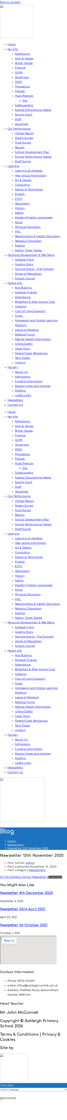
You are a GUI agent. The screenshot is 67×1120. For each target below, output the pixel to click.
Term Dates (22, 358)
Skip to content (10, 2)
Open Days (22, 348)
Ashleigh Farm (24, 259)
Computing (22, 185)
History (20, 208)
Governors (22, 77)
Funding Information (28, 381)
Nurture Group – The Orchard (34, 269)
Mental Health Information (33, 339)
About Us (21, 372)
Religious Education (28, 241)
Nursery (12, 367)
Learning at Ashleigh (29, 170)
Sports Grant (23, 114)
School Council (25, 278)
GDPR (18, 72)
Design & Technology (29, 189)
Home (11, 44)
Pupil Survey (23, 142)
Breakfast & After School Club (35, 302)
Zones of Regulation (28, 274)
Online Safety (24, 344)
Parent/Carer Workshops (31, 353)
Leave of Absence (27, 330)
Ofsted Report (24, 133)
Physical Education (28, 227)
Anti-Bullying (23, 287)
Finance (20, 68)
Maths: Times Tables (28, 250)
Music (19, 222)
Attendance (23, 297)
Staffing (20, 390)
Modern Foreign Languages (33, 217)
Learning (13, 166)
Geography (22, 203)
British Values (24, 63)
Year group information (30, 175)
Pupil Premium (24, 96)
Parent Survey (24, 138)
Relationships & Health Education (37, 236)
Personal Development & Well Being (31, 255)
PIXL (18, 231)
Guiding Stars (24, 264)
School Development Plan (32, 152)
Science (20, 245)
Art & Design (23, 180)
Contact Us (15, 404)
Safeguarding (24, 105)
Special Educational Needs (33, 110)
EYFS (18, 199)
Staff (18, 119)
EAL (25, 100)
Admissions (22, 54)
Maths (19, 213)
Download (55, 877)
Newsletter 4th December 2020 (26, 893)
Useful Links (23, 395)
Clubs (19, 316)
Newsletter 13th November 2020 (27, 848)
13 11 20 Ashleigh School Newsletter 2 (24, 877)
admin (30, 863)
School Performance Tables (33, 156)
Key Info (12, 49)
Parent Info (14, 283)
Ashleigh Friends (26, 292)
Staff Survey (23, 161)
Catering (20, 306)
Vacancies (21, 124)
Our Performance (19, 128)
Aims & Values (24, 58)
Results (20, 147)
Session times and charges (33, 386)
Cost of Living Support (30, 311)
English (20, 194)
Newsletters (15, 400)
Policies (20, 91)
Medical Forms (25, 334)
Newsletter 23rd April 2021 (22, 909)
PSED (18, 82)
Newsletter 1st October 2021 (23, 925)
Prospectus (22, 86)
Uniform (20, 362)
